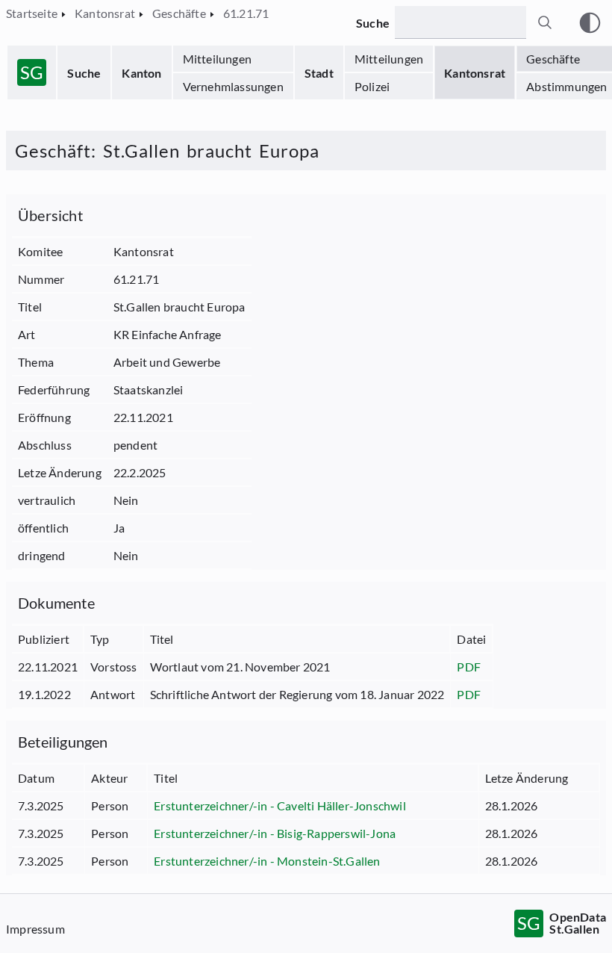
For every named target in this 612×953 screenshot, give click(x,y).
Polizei (372, 86)
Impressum (35, 929)
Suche (84, 73)
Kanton (141, 73)
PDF (469, 666)
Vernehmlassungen (233, 86)
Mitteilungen (217, 59)
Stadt (319, 73)
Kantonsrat (474, 73)
